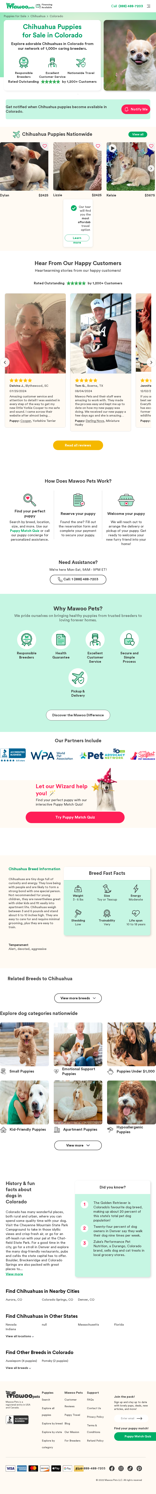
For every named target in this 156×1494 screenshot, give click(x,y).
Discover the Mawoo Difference (78, 715)
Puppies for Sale (15, 16)
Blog (67, 1423)
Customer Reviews (70, 1403)
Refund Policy (95, 1440)
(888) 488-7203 (127, 6)
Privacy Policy (95, 1417)
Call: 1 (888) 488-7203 (80, 579)
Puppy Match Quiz (24, 530)
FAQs (90, 1399)
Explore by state (52, 1432)
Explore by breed (52, 1423)
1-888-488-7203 (93, 1468)
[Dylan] (24, 189)
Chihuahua (37, 16)
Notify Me (139, 109)
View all (137, 134)
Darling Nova (95, 420)
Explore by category (48, 1444)
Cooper (25, 420)
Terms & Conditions (93, 1429)
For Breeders (72, 1440)
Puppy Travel (72, 1415)
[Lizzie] (77, 189)
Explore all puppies (48, 1411)
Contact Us (94, 1408)
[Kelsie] (131, 189)
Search (46, 1399)
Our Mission (71, 1432)
